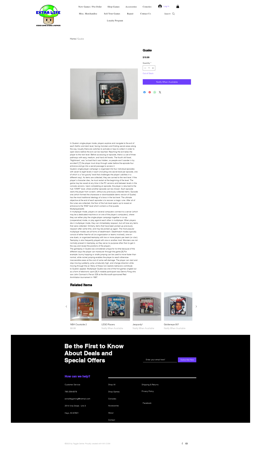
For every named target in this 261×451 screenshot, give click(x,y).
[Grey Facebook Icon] (182, 443)
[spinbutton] (149, 68)
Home (73, 38)
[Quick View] (84, 306)
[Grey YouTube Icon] (186, 443)
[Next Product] (196, 306)
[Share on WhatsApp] (154, 92)
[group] (131, 311)
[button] (177, 6)
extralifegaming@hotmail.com (77, 398)
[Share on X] (160, 92)
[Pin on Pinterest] (149, 92)
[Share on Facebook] (144, 92)
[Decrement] (145, 68)
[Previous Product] (66, 306)
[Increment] (153, 68)
